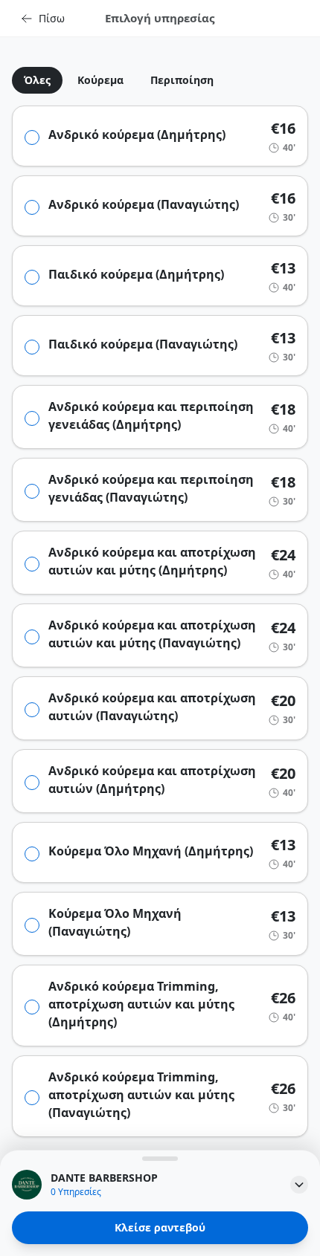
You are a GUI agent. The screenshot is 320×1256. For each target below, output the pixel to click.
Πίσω (52, 18)
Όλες (37, 80)
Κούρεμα (100, 80)
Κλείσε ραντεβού (160, 1227)
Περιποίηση (182, 80)
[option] (31, 80)
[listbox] (160, 80)
